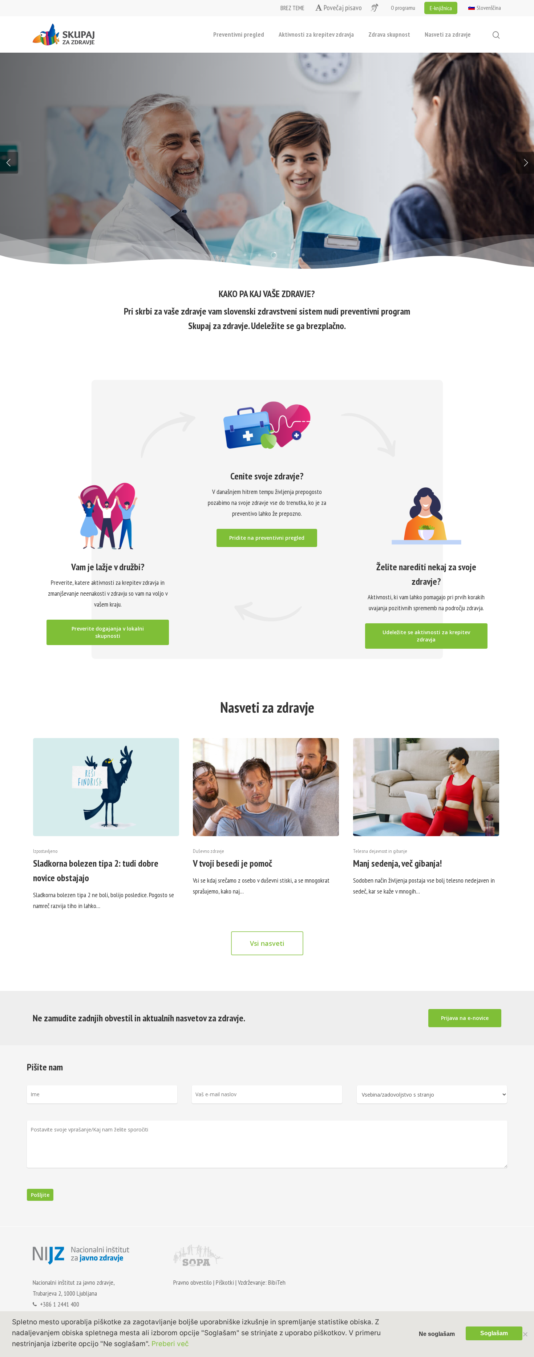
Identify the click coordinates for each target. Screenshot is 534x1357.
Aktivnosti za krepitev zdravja (316, 34)
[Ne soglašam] (525, 1334)
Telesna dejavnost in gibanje (380, 851)
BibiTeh (277, 1282)
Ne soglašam (437, 1334)
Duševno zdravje (208, 851)
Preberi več (64, 201)
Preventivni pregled (238, 34)
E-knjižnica (441, 8)
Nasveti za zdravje (448, 34)
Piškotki (225, 1282)
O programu (403, 7)
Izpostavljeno (45, 851)
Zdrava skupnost (389, 34)
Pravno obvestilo (192, 1282)
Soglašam (494, 1333)
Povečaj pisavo (342, 8)
